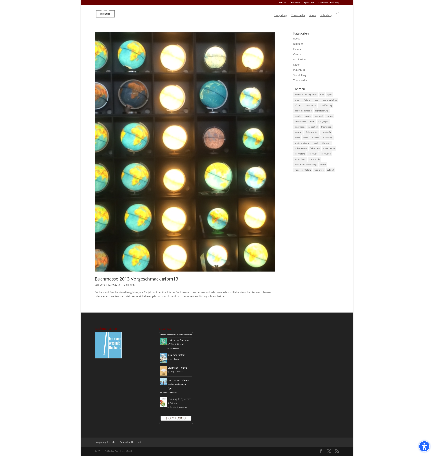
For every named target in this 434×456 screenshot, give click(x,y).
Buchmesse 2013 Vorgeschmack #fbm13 (136, 279)
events (308, 116)
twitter (323, 164)
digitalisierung (321, 110)
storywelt (313, 153)
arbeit (297, 99)
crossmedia (310, 105)
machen (315, 137)
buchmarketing (330, 99)
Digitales (298, 43)
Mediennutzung (302, 142)
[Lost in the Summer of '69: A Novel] (163, 344)
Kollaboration (311, 132)
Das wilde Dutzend (130, 442)
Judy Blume (174, 359)
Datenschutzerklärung (328, 3)
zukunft (330, 169)
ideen (312, 121)
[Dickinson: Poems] (163, 374)
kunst (297, 137)
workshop (319, 169)
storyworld (326, 153)
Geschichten (300, 121)
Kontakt (283, 3)
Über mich (295, 3)
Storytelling (280, 15)
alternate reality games (306, 94)
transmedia (314, 159)
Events (297, 49)
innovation (299, 126)
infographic (323, 121)
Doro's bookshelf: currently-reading (176, 334)
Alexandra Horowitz (171, 392)
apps (329, 94)
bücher (298, 105)
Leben (296, 64)
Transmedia (298, 15)
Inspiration (299, 59)
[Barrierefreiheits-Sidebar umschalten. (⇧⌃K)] (424, 446)
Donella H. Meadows (178, 407)
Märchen (326, 142)
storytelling (300, 153)
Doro (102, 284)
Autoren (307, 99)
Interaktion (326, 126)
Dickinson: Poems (177, 367)
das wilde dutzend (303, 110)
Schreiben (315, 148)
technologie (300, 159)
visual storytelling (303, 169)
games (330, 116)
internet (298, 132)
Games (297, 54)
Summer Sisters (176, 355)
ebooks (298, 116)
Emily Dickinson (176, 371)
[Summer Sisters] (163, 362)
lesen (305, 137)
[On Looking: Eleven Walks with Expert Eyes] (163, 384)
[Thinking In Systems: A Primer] (163, 406)
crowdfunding (325, 105)
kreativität (326, 132)
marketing (327, 137)
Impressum (308, 3)
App (322, 94)
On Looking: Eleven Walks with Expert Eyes (178, 384)
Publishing (326, 15)
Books (312, 15)
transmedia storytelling (306, 164)
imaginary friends (105, 442)
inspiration (313, 126)
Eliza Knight (174, 348)
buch (317, 99)
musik (315, 142)
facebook (318, 116)
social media (329, 148)
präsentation (301, 148)
